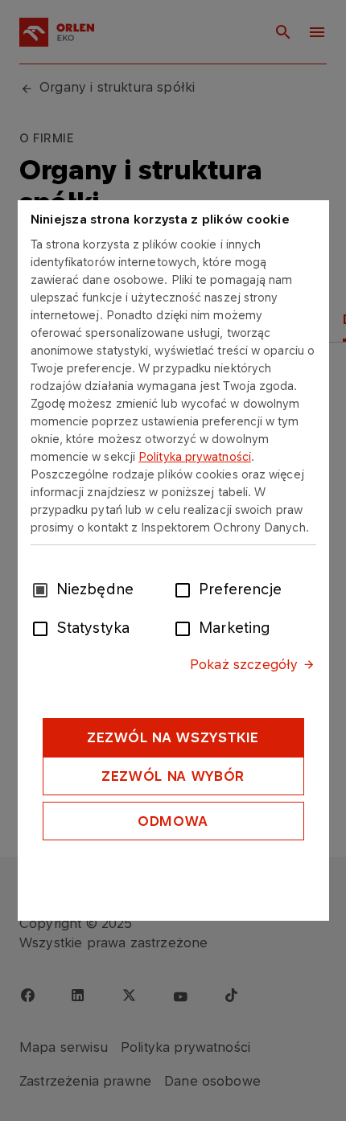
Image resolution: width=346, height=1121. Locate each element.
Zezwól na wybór (173, 776)
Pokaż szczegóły (244, 664)
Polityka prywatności (194, 456)
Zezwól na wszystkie (173, 737)
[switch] (186, 588)
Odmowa (173, 821)
